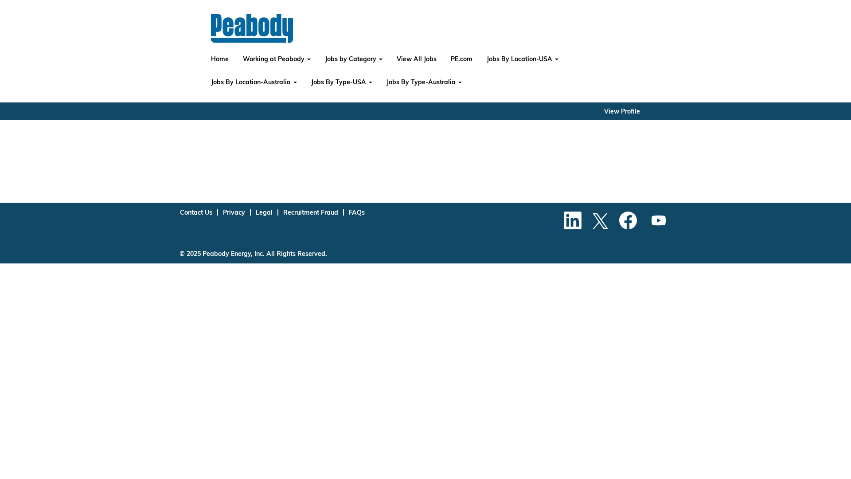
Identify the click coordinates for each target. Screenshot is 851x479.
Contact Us (196, 212)
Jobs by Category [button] (351, 59)
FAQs (357, 212)
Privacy (234, 212)
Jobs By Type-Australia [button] (421, 82)
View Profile (622, 111)
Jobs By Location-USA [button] (520, 59)
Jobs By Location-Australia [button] (252, 82)
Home (220, 59)
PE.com (461, 59)
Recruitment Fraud (310, 212)
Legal (264, 212)
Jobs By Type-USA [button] (339, 82)
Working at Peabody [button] (274, 59)
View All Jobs (417, 59)
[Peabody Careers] (252, 28)
